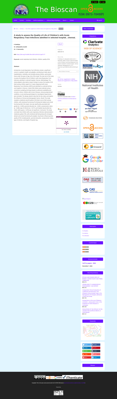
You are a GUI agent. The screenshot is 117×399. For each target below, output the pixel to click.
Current (22, 20)
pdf (61, 44)
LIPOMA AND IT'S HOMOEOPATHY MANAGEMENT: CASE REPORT (91, 285)
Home (15, 20)
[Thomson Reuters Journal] (92, 121)
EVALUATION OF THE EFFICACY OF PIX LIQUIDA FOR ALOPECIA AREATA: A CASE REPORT (92, 310)
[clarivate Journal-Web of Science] (92, 50)
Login (103, 2)
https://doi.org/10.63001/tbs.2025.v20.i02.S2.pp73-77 (31, 54)
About (64, 20)
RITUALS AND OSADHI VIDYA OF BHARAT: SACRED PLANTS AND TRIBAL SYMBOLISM (92, 278)
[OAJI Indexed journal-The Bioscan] (92, 182)
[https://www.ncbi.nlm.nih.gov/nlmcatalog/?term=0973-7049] (92, 68)
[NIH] (92, 88)
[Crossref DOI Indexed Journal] (92, 149)
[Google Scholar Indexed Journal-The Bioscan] (92, 162)
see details (66, 132)
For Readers (85, 231)
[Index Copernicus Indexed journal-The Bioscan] (92, 171)
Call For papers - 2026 (89, 263)
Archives (28, 20)
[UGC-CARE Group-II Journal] (90, 112)
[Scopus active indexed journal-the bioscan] (92, 192)
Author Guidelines (38, 20)
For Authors (85, 233)
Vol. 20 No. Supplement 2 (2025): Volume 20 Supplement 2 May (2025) (41, 28)
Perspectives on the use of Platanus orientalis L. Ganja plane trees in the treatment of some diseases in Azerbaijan (92, 303)
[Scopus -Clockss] (92, 138)
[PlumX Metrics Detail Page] (66, 123)
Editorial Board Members (53, 20)
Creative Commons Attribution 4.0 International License (67, 98)
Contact (72, 20)
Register (95, 2)
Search (100, 20)
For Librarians (85, 235)
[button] (86, 344)
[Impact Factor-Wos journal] (92, 61)
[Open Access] (92, 131)
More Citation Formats (64, 71)
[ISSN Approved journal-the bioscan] (86, 199)
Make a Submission (88, 28)
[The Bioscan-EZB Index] (92, 204)
